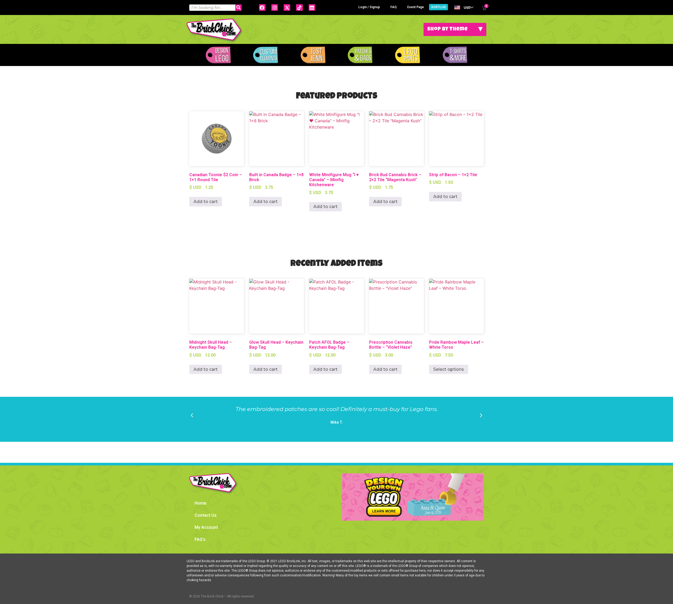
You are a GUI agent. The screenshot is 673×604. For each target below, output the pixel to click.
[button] (192, 415)
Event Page (415, 7)
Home (200, 503)
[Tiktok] (299, 7)
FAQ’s (200, 539)
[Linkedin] (312, 7)
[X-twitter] (287, 7)
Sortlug (438, 7)
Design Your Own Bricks (218, 55)
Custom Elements (265, 55)
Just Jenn (312, 55)
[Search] (238, 7)
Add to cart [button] (205, 201)
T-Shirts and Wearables (454, 55)
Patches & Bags (360, 55)
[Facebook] (262, 7)
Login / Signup (369, 7)
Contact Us (206, 515)
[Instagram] (274, 7)
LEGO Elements (407, 55)
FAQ (393, 7)
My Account (206, 527)
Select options (448, 369)
